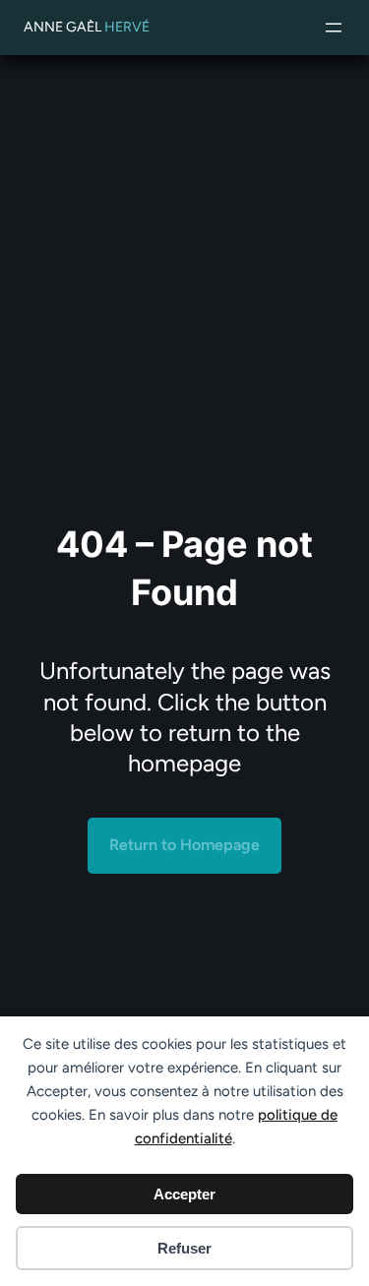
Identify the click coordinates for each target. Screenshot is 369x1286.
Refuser (184, 1248)
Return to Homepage (184, 844)
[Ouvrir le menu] (333, 27)
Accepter (184, 1194)
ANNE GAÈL (87, 27)
